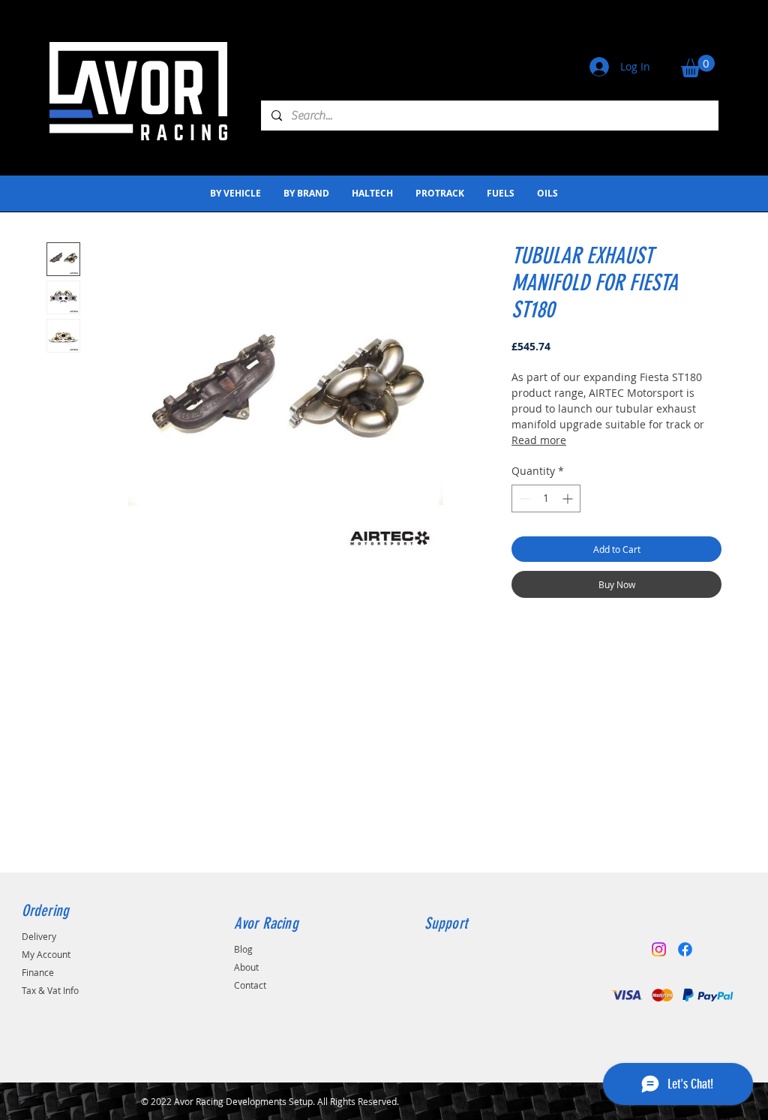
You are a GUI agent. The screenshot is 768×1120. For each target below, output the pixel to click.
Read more (539, 440)
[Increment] (569, 498)
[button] (698, 66)
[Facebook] (685, 949)
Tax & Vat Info (50, 990)
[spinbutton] (546, 498)
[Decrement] (523, 498)
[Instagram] (659, 949)
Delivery (39, 936)
